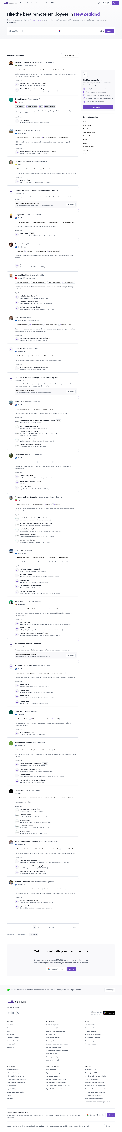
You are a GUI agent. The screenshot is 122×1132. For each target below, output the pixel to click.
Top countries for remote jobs (56, 1079)
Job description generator (15, 1073)
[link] (11, 934)
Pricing (9, 1095)
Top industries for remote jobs (56, 1082)
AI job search (50, 1034)
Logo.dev (87, 1126)
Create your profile (52, 1025)
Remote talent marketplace (16, 1082)
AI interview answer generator (95, 1092)
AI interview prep (90, 1041)
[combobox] (32, 31)
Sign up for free (98, 107)
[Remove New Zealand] (68, 31)
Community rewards (52, 1060)
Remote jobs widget (52, 1057)
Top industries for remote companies (58, 1089)
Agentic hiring (11, 1089)
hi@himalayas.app (13, 1007)
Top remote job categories (55, 1073)
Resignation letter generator (94, 1098)
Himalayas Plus (90, 1025)
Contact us (10, 1047)
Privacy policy (11, 1044)
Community (11, 1028)
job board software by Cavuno (49, 1126)
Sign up (115, 3)
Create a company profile (15, 1092)
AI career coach (90, 1044)
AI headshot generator (92, 1037)
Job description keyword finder (95, 1076)
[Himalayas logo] (10, 3)
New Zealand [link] (33, 934)
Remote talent (22, 934)
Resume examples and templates (57, 1044)
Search (109, 31)
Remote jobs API (90, 1070)
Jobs (28, 3)
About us (10, 1025)
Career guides (50, 1041)
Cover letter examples (53, 1047)
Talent (41, 3)
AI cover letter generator (93, 1034)
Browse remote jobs (52, 1028)
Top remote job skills (53, 1076)
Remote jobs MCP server (93, 1073)
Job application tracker (93, 1028)
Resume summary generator (94, 1082)
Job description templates (15, 1076)
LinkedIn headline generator (94, 1095)
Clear (102, 31)
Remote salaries (51, 1070)
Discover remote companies (55, 1031)
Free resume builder (91, 1079)
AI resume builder (91, 1031)
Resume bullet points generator (95, 1086)
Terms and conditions (14, 1041)
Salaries (47, 3)
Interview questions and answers (57, 1050)
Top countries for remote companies (58, 1086)
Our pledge (110, 990)
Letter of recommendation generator (97, 1102)
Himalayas (10, 934)
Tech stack (10, 1034)
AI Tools (21, 3)
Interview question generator (16, 1079)
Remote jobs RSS (51, 1053)
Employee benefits (13, 1037)
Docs (8, 1031)
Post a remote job (13, 1070)
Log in (98, 3)
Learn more (71, 204)
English (110, 1126)
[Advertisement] (42, 47)
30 (53, 927)
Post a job (106, 3)
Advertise (10, 1098)
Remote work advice (52, 1037)
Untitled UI (66, 1126)
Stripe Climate (75, 990)
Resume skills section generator (95, 1089)
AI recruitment (11, 1086)
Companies (34, 3)
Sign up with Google (57, 969)
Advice (53, 3)
